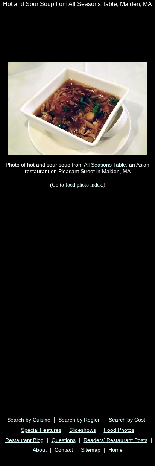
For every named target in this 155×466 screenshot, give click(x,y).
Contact (64, 450)
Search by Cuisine (28, 420)
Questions (64, 440)
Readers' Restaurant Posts (115, 440)
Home (115, 450)
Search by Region (79, 420)
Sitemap (90, 450)
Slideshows (82, 430)
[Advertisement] (62, 30)
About (40, 450)
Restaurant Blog (24, 440)
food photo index (83, 185)
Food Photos (119, 430)
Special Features (41, 430)
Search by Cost (127, 420)
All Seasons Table (105, 165)
